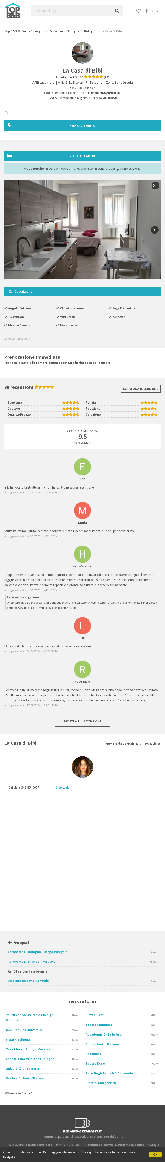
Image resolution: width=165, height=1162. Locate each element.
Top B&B (10, 31)
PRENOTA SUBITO (82, 126)
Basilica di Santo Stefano (25, 1078)
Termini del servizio (101, 1145)
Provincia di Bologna (64, 31)
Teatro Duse (95, 1063)
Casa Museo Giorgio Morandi (28, 1049)
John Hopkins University (24, 1030)
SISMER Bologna (18, 1040)
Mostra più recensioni (82, 721)
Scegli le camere (82, 156)
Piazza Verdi (95, 1015)
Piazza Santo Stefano (102, 1044)
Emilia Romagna (33, 31)
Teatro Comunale (99, 1025)
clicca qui (87, 1152)
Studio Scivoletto (39, 1145)
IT (154, 11)
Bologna (90, 31)
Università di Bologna (22, 1069)
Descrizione (23, 291)
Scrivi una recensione (140, 389)
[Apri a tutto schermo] (155, 185)
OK (155, 1154)
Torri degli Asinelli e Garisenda (109, 1073)
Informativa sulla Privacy (137, 1145)
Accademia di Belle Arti (104, 1034)
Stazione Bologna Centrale (28, 981)
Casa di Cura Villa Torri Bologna (30, 1059)
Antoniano (94, 1054)
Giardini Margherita (101, 1083)
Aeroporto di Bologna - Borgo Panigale (37, 952)
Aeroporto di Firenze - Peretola (32, 961)
